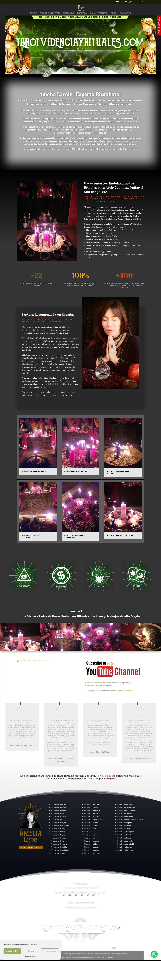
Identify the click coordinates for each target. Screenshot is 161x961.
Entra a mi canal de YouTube (98, 682)
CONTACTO (125, 13)
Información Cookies (30, 956)
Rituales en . (58, 837)
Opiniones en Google (105, 201)
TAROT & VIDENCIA (50, 13)
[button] (154, 954)
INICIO (33, 13)
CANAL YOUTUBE (98, 13)
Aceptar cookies (12, 951)
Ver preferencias (49, 951)
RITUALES (68, 13)
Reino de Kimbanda (125, 690)
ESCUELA (82, 13)
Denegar (31, 951)
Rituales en (58, 804)
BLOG (113, 13)
